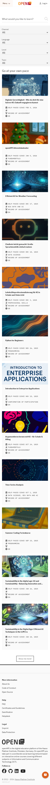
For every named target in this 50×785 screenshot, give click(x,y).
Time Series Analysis (14, 485)
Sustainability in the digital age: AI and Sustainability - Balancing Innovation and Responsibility (23, 582)
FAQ (3, 704)
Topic (4, 60)
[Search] (46, 18)
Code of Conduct (9, 688)
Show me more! (25, 659)
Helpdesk (6, 716)
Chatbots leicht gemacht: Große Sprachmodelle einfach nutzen (19, 245)
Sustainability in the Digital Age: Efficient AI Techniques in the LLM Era (24, 630)
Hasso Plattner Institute (25, 779)
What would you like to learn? (17, 19)
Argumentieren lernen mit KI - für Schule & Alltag (24, 438)
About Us (6, 684)
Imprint (5, 728)
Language (6, 39)
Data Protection (8, 732)
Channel (5, 29)
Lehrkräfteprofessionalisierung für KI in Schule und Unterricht (22, 293)
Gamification (7, 712)
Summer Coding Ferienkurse (17, 533)
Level (4, 50)
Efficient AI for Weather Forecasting (21, 196)
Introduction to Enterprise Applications (22, 388)
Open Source (7, 692)
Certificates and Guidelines (13, 708)
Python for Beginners (14, 340)
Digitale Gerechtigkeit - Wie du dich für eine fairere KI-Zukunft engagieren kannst (24, 101)
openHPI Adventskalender (17, 148)
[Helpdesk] (45, 775)
